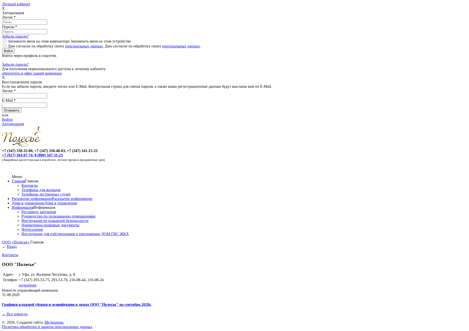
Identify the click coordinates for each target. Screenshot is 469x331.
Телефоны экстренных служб (45, 194)
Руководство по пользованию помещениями (58, 216)
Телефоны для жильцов (41, 190)
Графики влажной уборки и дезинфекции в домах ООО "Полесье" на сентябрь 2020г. (76, 304)
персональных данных (84, 46)
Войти (7, 119)
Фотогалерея (32, 229)
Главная (18, 181)
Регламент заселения (38, 212)
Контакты (29, 185)
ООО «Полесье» (16, 242)
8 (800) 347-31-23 (48, 155)
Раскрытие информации (32, 199)
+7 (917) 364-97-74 (17, 155)
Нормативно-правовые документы (50, 225)
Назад (12, 246)
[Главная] (22, 146)
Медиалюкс (54, 322)
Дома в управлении (28, 203)
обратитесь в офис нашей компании (32, 73)
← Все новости (15, 314)
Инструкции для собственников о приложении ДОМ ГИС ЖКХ (75, 234)
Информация (22, 207)
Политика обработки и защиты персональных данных (47, 327)
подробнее (27, 285)
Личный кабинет (16, 4)
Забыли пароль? (15, 36)
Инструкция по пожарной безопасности (54, 221)
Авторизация (13, 124)
